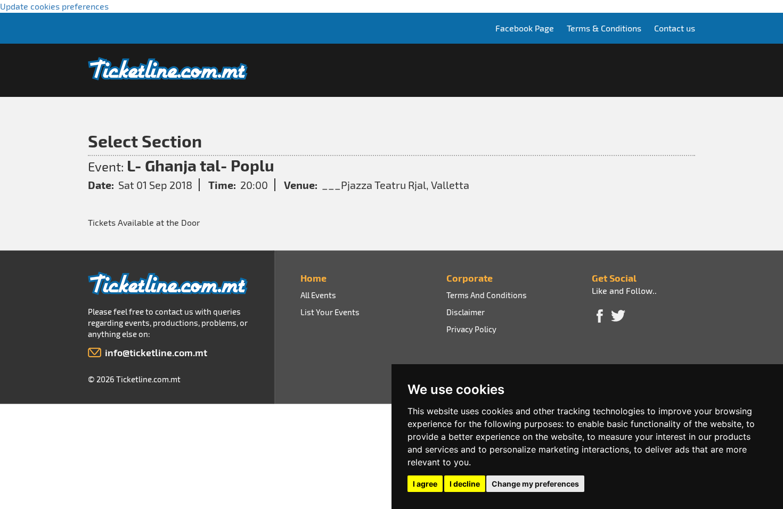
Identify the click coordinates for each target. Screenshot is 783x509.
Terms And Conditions (486, 295)
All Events (318, 295)
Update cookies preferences (54, 6)
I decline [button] (465, 483)
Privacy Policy (471, 329)
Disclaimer (465, 312)
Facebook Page (524, 28)
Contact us (674, 28)
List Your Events (330, 312)
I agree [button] (425, 483)
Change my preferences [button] (535, 483)
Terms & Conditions (604, 28)
